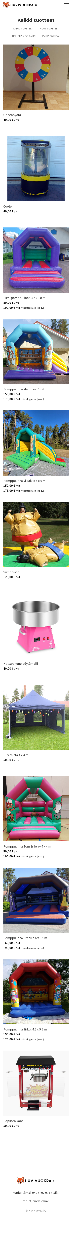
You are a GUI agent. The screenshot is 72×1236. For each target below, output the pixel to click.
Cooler (8, 206)
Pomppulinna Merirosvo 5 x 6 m (25, 389)
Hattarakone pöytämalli (20, 663)
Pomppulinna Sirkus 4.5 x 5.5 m (25, 1029)
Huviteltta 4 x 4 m (15, 755)
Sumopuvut (11, 572)
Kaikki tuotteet (23, 28)
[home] (20, 5)
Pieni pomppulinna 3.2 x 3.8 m (24, 298)
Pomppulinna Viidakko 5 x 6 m (24, 481)
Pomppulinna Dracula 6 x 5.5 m (25, 938)
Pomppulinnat (51, 35)
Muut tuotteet (49, 28)
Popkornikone (13, 1121)
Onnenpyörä (12, 115)
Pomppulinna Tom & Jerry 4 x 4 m (27, 846)
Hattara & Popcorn (23, 35)
